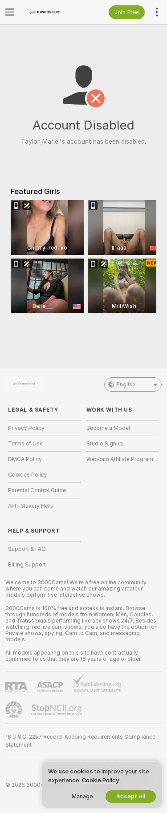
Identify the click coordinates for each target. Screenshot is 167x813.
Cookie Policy (100, 780)
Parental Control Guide (37, 490)
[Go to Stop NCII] (57, 709)
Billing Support (27, 565)
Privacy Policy (26, 428)
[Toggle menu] (10, 12)
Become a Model (108, 428)
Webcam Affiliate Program (119, 459)
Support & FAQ (27, 549)
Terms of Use (25, 444)
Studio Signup (104, 444)
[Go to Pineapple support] (14, 709)
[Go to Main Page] (52, 12)
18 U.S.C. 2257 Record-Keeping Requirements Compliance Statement (80, 741)
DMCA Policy (25, 459)
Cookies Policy (27, 475)
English (126, 384)
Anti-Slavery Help (30, 506)
